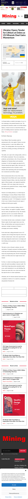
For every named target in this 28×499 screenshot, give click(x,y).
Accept (14, 485)
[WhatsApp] (15, 67)
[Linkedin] (4, 67)
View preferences (14, 493)
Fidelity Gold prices (7, 317)
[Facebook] (7, 67)
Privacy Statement (18, 496)
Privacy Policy (8, 496)
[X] (11, 67)
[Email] (18, 67)
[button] (25, 470)
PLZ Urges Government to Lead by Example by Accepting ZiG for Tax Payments (12, 348)
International (5, 41)
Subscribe (22, 450)
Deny (14, 489)
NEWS (4, 309)
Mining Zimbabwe (9, 131)
